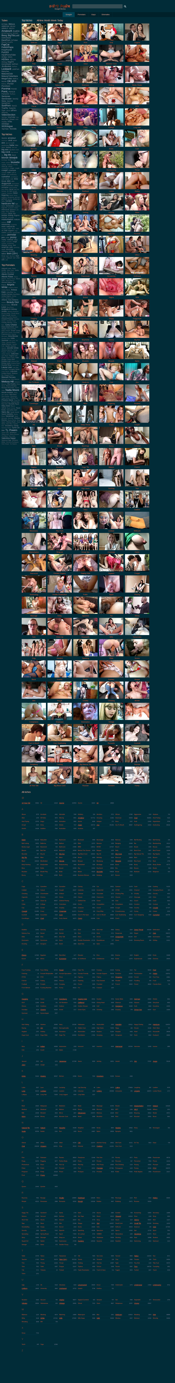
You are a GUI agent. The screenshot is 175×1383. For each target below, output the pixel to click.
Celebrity (81, 890)
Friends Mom (157, 984)
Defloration (156, 929)
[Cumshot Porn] (137, 444)
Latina (117, 1088)
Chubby (136, 893)
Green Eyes (81, 1009)
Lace (42, 1087)
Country (136, 907)
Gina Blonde (13, 336)
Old (79, 1143)
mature (17, 219)
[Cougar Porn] (137, 572)
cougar (12, 168)
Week (54, 20)
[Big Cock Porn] (34, 487)
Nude (24, 1131)
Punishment (156, 1171)
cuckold (4, 172)
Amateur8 (7, 31)
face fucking (13, 187)
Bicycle (42, 854)
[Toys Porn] (137, 487)
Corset (42, 907)
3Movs (11, 24)
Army (42, 825)
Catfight (24, 890)
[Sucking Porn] (111, 487)
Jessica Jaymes (7, 350)
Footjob (42, 984)
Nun (60, 1131)
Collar (23, 904)
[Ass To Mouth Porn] (34, 381)
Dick (154, 933)
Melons (61, 1109)
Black (23, 861)
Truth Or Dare (101, 1270)
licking (10, 215)
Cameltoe (43, 886)
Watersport (81, 1314)
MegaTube (7, 78)
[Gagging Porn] (34, 317)
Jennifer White (13, 348)
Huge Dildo (43, 1035)
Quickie (42, 1186)
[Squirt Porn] (111, 593)
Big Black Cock (82, 854)
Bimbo (80, 857)
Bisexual (118, 857)
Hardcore (156, 1025)
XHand (11, 119)
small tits (5, 247)
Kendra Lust (6, 361)
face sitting (5, 189)
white (18, 258)
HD (41, 1028)
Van (116, 1300)
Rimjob (24, 1201)
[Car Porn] (59, 232)
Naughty (62, 1128)
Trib (23, 1270)
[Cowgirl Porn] (85, 232)
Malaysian (43, 1106)
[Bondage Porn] (59, 317)
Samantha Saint (12, 410)
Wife (60, 1318)
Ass (98, 825)
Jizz (135, 1061)
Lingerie (137, 1091)
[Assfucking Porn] (34, 593)
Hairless (43, 1024)
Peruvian (118, 1161)
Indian (42, 1046)
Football (24, 984)
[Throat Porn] (137, 168)
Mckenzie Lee (6, 379)
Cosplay (61, 907)
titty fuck (12, 256)
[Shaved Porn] (34, 359)
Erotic (154, 955)
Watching (62, 1314)
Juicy (23, 1065)
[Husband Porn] (59, 274)
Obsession (13, 396)
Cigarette (25, 897)
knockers (4, 213)
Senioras (6, 96)
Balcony (117, 840)
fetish (15, 193)
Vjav (17, 117)
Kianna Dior (15, 361)
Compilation (119, 904)
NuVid (4, 81)
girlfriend (4, 199)
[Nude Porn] (59, 423)
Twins (23, 1273)
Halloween (81, 1024)
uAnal (8, 110)
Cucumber (43, 915)
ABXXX (11, 28)
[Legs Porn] (59, 168)
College (42, 904)
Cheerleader (44, 893)
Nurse (80, 1131)
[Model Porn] (59, 62)
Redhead (81, 1198)
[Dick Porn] (137, 62)
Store (154, 1234)
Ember (13, 330)
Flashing (80, 980)
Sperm (117, 1230)
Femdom (118, 973)
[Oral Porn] (111, 41)
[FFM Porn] (137, 105)
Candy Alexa (15, 313)
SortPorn (6, 105)
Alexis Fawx (7, 276)
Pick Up (61, 1164)
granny (10, 199)
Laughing (137, 1087)
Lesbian (43, 1091)
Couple (155, 908)
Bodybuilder (44, 864)
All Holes (43, 818)
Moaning (137, 1113)
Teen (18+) (63, 1259)
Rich (135, 1198)
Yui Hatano (13, 444)
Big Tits (24, 858)
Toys (135, 1267)
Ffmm (61, 977)
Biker (42, 857)
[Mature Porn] (111, 466)
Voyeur (136, 1303)
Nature (42, 1128)
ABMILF (5, 28)
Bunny (24, 875)
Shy (79, 1220)
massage (11, 217)
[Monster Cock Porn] (111, 62)
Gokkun (61, 1006)
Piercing (80, 1164)
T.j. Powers (11, 430)
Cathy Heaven (12, 317)
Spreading (25, 1234)
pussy (13, 237)
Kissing (43, 1076)
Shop (154, 1216)
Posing (136, 1168)
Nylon (98, 1131)
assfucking (5, 145)
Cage (23, 886)
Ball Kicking (156, 840)
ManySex (5, 71)
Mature (155, 1106)
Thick (154, 1259)
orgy (16, 230)
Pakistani (43, 1157)
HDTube (13, 59)
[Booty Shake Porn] (137, 83)
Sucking (81, 1241)
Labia (23, 1087)
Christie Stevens (7, 322)
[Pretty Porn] (34, 190)
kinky (7, 211)
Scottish (117, 1212)
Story (23, 1237)
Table (23, 1256)
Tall (79, 1256)
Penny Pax (14, 398)
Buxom (117, 875)
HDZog (4, 62)
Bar (135, 843)
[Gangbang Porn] (34, 763)
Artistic (61, 825)
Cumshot (156, 915)
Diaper (136, 933)
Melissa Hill (8, 381)
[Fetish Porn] (137, 550)
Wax (98, 1314)
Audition (43, 828)
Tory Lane (12, 436)
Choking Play (119, 893)
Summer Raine (6, 428)
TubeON (12, 108)
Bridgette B (6, 309)
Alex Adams (10, 272)
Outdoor (99, 1146)
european (5, 187)
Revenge (118, 1198)
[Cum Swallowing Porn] (59, 741)
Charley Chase (11, 321)
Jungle (42, 1065)
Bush (60, 875)
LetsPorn (15, 69)
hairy (3, 201)
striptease (5, 251)
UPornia (5, 112)
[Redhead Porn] (85, 190)
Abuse (24, 814)
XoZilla (4, 122)
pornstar (11, 234)
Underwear (138, 1285)
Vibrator (24, 1303)
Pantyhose (81, 1157)
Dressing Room (139, 940)
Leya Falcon (5, 371)
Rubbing (118, 1201)
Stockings (137, 1234)
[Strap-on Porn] (59, 550)
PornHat (6, 88)
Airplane (155, 814)
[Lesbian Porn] (111, 529)
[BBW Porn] (59, 487)
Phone (155, 1161)
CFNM (117, 890)
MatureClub (7, 73)
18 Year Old (26, 803)
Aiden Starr (10, 270)
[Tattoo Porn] (85, 253)
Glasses (136, 1002)
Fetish (155, 974)
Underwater (119, 1285)
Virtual (80, 1303)
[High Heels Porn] (85, 487)
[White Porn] (59, 296)
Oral (23, 1146)
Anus (117, 821)
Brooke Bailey (6, 313)
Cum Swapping (139, 915)
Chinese (80, 893)
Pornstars (81, 15)
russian (4, 243)
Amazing (99, 818)
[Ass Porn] (137, 381)
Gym (154, 1009)
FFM (41, 977)
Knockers (100, 1076)
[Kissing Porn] (111, 211)
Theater (136, 1259)
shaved (4, 245)
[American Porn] (59, 466)
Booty (136, 864)
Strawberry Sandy (12, 425)
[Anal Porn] (59, 381)
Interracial (118, 1046)
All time (40, 20)
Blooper (80, 861)
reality (4, 239)
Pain (23, 1157)
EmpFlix (10, 42)
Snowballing (25, 1227)
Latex (98, 1087)
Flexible (117, 980)
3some (4, 138)
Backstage (100, 840)
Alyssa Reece (10, 280)
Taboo (42, 1256)
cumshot (6, 176)
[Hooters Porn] (59, 126)
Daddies (24, 929)
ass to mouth (10, 143)
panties (9, 232)
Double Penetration (84, 940)
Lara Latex (15, 365)
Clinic (154, 897)
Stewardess (119, 1234)
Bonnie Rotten (6, 305)
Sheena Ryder (11, 422)
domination (15, 183)
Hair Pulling (25, 1024)
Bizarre (155, 857)
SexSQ (15, 99)
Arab (135, 821)
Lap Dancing (82, 1087)
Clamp (61, 897)
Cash (135, 886)
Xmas (23, 1333)
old (2, 230)
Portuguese (119, 1168)
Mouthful (99, 1116)
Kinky (24, 1076)
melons (4, 222)
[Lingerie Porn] (137, 41)
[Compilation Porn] (34, 720)
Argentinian (156, 821)
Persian (99, 1161)
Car (98, 886)
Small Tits (137, 1223)
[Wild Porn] (137, 296)
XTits (9, 121)
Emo (98, 955)
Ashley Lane (9, 298)
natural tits (10, 227)
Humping (99, 1035)
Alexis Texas (11, 279)
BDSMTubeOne (7, 33)
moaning (14, 224)
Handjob (118, 1025)
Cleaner (117, 897)
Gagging (25, 999)
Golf (98, 1006)
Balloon (61, 843)
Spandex (43, 1230)
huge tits (4, 208)
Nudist (42, 1131)
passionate (16, 232)
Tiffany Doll (5, 434)
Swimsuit (155, 1241)
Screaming (137, 1212)
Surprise (99, 1241)
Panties (61, 1157)
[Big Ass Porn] (137, 338)
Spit (135, 1230)
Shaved (118, 1216)
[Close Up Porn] (59, 635)
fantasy (4, 191)
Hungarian (118, 1035)
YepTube (5, 129)
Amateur (81, 818)
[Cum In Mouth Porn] (34, 741)
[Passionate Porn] (85, 274)
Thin (23, 1263)
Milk (23, 1113)
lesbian (4, 215)
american (4, 140)
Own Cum (118, 1146)
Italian (61, 1050)
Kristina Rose (15, 363)
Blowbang (100, 861)
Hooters (99, 1031)
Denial (42, 933)
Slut (98, 1223)
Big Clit (99, 854)
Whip (23, 1318)
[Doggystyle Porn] (137, 317)
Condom (137, 904)
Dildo (23, 937)
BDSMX (15, 33)
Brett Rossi (10, 307)
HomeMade (6, 64)
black (14, 155)
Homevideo (81, 1031)
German (137, 999)
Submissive (62, 1241)
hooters (17, 206)
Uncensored (82, 1285)
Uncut (98, 1285)
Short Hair (25, 1220)
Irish (23, 1050)
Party (135, 1157)
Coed (154, 900)
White (42, 1318)
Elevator (80, 955)
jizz (18, 209)
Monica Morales (11, 386)
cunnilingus (14, 177)
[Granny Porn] (59, 678)
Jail (41, 1061)
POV (154, 1168)
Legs (23, 1091)
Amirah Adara (7, 282)
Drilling (155, 940)
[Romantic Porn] (111, 741)
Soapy (42, 1227)
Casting (155, 886)
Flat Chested (101, 980)
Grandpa (24, 1009)
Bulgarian (156, 871)
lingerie (16, 215)
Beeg (4, 35)
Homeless (62, 1031)
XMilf (16, 119)
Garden (99, 999)
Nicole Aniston (7, 392)
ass (3, 143)
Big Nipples (156, 854)
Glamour (118, 1002)
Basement (43, 847)
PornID (14, 89)
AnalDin (16, 31)
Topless (80, 1266)
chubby (15, 164)
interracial (5, 209)
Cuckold (24, 915)
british (8, 162)
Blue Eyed (137, 861)
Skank (117, 1220)
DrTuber (14, 40)
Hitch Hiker (156, 1028)
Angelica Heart (13, 287)
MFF (116, 1109)
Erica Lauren (8, 332)
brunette (15, 162)
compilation (5, 168)
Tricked (61, 1270)
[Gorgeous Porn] (59, 147)
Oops (154, 1142)
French (117, 984)
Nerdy (98, 1128)
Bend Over (137, 850)
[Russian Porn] (85, 784)
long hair (4, 217)
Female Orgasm (102, 973)
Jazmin (4, 348)
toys (17, 256)
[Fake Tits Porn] (111, 232)
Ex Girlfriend (82, 958)
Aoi (15, 292)
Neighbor (81, 1128)
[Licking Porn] (85, 211)
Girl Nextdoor (63, 1002)
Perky (80, 1161)
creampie (12, 170)
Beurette (24, 854)
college (10, 166)
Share (98, 1216)
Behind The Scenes (84, 850)
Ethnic (42, 958)
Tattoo (136, 1256)
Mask (79, 1106)
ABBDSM (5, 26)
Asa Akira (16, 294)
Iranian (155, 1046)
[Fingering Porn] (111, 402)
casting (4, 164)
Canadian (62, 886)
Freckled (99, 984)
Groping (118, 1009)
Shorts (42, 1220)
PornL (5, 91)
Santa (61, 1212)
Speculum (100, 1230)
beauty (8, 147)
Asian (80, 825)
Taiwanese (62, 1256)
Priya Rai (17, 400)
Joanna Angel (11, 352)
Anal (135, 818)
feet (10, 191)
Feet (154, 970)
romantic (9, 241)
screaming (10, 243)
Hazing (24, 1028)
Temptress (13, 432)
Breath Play (44, 871)
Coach (136, 900)
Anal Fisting (156, 818)
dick (9, 181)
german (17, 197)
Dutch (61, 944)
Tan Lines (100, 1256)
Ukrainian (62, 1285)
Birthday (99, 857)
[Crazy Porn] (111, 423)
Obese (24, 1142)
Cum (61, 915)
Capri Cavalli (6, 315)
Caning (80, 886)
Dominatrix (25, 940)
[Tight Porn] (59, 338)
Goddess (43, 1006)
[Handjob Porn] (59, 657)
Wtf (41, 1321)
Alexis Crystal (8, 274)
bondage (4, 160)
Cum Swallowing (120, 915)
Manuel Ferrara (8, 377)
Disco (79, 937)
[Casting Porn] (59, 763)
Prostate (99, 1171)
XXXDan (5, 124)
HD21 (10, 57)
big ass (5, 149)
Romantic (62, 1201)
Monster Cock (63, 1116)
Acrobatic (43, 814)
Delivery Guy (26, 933)
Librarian (81, 1091)
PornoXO (5, 94)
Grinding (99, 1009)
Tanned (117, 1256)
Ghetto (155, 999)
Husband (156, 1035)
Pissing (136, 1164)
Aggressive (137, 814)
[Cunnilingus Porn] (34, 402)
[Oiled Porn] (85, 62)
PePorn (4, 84)
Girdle (42, 1002)
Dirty (41, 937)
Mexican (99, 1109)
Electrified (62, 955)
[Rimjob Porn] (137, 678)
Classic (80, 897)
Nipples (118, 1128)
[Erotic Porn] (111, 147)
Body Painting (26, 864)
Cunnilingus (25, 918)
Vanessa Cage (6, 440)
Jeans (80, 1061)
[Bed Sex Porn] (34, 147)
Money (42, 1116)
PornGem (6, 86)
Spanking (81, 1230)
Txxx (3, 110)
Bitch (135, 857)
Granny (43, 1010)
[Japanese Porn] (85, 614)
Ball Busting (138, 840)
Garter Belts (119, 999)
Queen (24, 1186)
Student (155, 1237)
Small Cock (119, 1223)
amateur (12, 138)
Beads (136, 847)
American (118, 818)
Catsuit (42, 890)
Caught (61, 890)
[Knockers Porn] (85, 83)
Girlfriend (81, 1003)
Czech (117, 918)
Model (155, 1113)
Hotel (135, 1031)
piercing (4, 235)
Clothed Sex (82, 900)
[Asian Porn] (59, 508)
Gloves (24, 1006)
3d (41, 803)
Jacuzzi (24, 1061)
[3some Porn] (137, 657)
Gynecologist (44, 1013)
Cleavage (137, 897)
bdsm (3, 147)
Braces (136, 868)
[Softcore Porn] (34, 41)
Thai (116, 1259)
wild (6, 260)
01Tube (5, 24)
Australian (62, 828)
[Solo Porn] (34, 635)
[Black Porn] (34, 678)
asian (15, 140)
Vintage (62, 1303)
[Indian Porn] (34, 168)
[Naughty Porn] (34, 232)
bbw (16, 145)
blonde (5, 157)
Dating (117, 929)
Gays (93, 15)
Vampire (99, 1300)
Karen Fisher (10, 357)
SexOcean (7, 98)
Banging (118, 843)
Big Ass (62, 854)
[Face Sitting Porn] (59, 105)
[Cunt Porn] (111, 381)
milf (9, 222)
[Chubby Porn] (85, 699)
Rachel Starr (15, 402)
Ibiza (23, 1046)
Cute (98, 918)
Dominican (43, 940)
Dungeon (43, 944)
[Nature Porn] (59, 253)
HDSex (5, 59)
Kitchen (61, 1076)
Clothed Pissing (64, 900)
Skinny (136, 1220)
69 (97, 803)
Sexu (4, 101)
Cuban (155, 911)
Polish (42, 1168)
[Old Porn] (111, 508)
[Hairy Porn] (85, 508)
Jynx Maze (5, 356)
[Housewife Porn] (85, 635)
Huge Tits (62, 1035)
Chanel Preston (7, 319)
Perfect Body (63, 1161)
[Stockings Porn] (85, 444)
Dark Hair (100, 929)
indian (16, 208)
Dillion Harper (6, 330)
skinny (10, 245)
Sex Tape (81, 1216)
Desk (98, 933)
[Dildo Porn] (111, 657)
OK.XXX (11, 81)
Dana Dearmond (8, 327)
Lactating (62, 1087)
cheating (9, 164)
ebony (16, 185)
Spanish (61, 1230)
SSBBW (99, 1234)
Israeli (42, 1050)
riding (15, 239)
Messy (80, 1109)
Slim (60, 1223)
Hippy (117, 1028)
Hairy (60, 1024)
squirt (3, 249)
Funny (61, 987)
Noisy (136, 1128)
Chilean (61, 893)
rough (15, 241)
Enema (117, 955)
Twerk (155, 1270)
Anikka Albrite (6, 290)
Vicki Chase (5, 444)
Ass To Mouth (119, 825)
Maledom (62, 1106)
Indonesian (62, 1046)
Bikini (60, 857)
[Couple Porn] (137, 423)
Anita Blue (9, 292)
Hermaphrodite (64, 1028)
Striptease (100, 1237)
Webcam (118, 1315)
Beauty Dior (13, 302)
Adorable (62, 814)
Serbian (61, 1216)
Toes (23, 1266)
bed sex (14, 147)
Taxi (154, 1256)
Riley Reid (6, 406)
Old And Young (101, 1142)
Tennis (80, 1259)
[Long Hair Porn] (137, 126)
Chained (136, 890)
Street (80, 1237)
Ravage (42, 1198)
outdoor (4, 232)
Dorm (61, 940)
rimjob (3, 241)
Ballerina (43, 843)
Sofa (98, 1227)
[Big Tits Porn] (34, 338)
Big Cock (118, 854)
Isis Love (12, 340)
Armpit (24, 825)
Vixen (98, 1303)
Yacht (23, 1344)
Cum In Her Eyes (83, 915)
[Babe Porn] (34, 444)
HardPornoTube (9, 55)
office (13, 228)
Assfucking (156, 825)
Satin (79, 1212)
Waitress (24, 1314)
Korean (117, 1076)
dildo (12, 181)
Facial (61, 970)
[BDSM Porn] (137, 699)
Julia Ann (14, 354)
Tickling (80, 1263)
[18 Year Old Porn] (34, 784)
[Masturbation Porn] (34, 550)
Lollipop (24, 1094)
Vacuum (43, 1300)
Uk (41, 1285)
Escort (24, 958)
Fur (79, 987)
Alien (23, 818)
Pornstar (100, 1168)
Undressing (157, 1285)
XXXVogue (7, 126)
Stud (135, 1237)
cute (11, 179)
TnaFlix (5, 108)
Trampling (156, 1266)
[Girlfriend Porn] (137, 274)
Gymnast (24, 1013)
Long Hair (43, 1094)
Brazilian (24, 871)
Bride (60, 871)
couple (17, 168)
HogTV (11, 62)
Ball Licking (25, 843)
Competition (100, 904)
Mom (23, 1117)
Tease (42, 1259)
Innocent (80, 1046)
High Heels (100, 1028)
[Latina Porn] (111, 190)
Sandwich (43, 1212)
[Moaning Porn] (34, 253)
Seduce (24, 1216)
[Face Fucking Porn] (85, 317)
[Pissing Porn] (137, 593)
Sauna (99, 1212)
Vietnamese (44, 1303)
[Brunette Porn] (85, 359)
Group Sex (138, 1010)
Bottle (42, 868)
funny (15, 195)
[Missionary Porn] (34, 529)
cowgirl (5, 170)
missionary (6, 224)
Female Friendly (83, 973)
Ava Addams (13, 300)
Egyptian (43, 955)
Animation (62, 821)
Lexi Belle (5, 369)
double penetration (8, 185)
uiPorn (14, 110)
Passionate (156, 1157)
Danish (61, 929)
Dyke (98, 944)
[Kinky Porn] (59, 614)
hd (13, 203)
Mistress (99, 1113)
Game (42, 999)
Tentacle (99, 1259)
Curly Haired (63, 918)
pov (3, 237)
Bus (41, 875)
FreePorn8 (7, 50)
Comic (80, 904)
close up (4, 166)
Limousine (118, 1091)
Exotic (117, 958)
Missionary (82, 1113)
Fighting (80, 977)
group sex (16, 199)
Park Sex (99, 1157)
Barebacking (157, 843)
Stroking (118, 1237)
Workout (136, 1318)
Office (42, 1142)
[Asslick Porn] (34, 83)
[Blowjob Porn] (111, 359)
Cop (23, 907)
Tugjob (117, 1270)
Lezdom (61, 1091)
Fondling (137, 980)
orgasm (11, 230)
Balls (79, 843)
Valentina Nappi (8, 438)
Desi (79, 933)
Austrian (80, 828)
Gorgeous (119, 1006)
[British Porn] (85, 296)
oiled (17, 228)
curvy (7, 179)
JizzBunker (6, 66)
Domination (156, 937)
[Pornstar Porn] (137, 232)
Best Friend (156, 850)
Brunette (100, 872)
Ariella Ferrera (7, 294)
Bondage (99, 864)
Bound (61, 868)
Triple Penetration (83, 1270)
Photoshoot (25, 1164)
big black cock (14, 150)
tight (7, 256)
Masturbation (138, 1106)
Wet (154, 1315)
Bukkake (137, 871)
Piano (42, 1164)
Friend (136, 984)
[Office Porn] (137, 253)
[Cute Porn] (137, 720)
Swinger (24, 1244)
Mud (116, 1116)
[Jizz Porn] (34, 296)
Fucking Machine (45, 987)
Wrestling (25, 1321)
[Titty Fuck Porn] (59, 529)
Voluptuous (118, 1303)
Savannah (10, 416)
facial (11, 189)
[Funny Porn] (137, 784)
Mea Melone (15, 379)
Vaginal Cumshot (83, 1300)
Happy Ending (138, 1024)
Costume (81, 907)
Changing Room (158, 890)
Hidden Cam (82, 1028)
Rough (80, 1201)
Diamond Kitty (11, 329)
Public (117, 1171)
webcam (9, 258)
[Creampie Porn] (111, 550)
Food (154, 980)
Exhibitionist (100, 958)
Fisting (42, 980)
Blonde (61, 861)
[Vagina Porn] (111, 296)
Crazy (42, 911)
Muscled (136, 1116)
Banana (99, 843)
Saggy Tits (25, 1212)
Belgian (99, 850)
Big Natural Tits (139, 854)
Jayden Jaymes (10, 346)
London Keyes (6, 373)
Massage (99, 1106)
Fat (135, 970)
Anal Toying (25, 821)
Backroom (62, 840)
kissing (12, 211)
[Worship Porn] (59, 190)
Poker (23, 1168)
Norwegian (156, 1128)
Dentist (61, 933)
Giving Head (101, 1002)
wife (3, 260)
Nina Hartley (5, 396)
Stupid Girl (25, 1241)
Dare (79, 929)
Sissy (98, 1220)
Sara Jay (6, 412)
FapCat (5, 44)
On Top (136, 1142)
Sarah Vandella (7, 414)
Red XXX (5, 404)
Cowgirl (24, 911)
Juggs (155, 1061)
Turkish (136, 1270)
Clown (99, 900)
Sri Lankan (81, 1234)
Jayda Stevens (6, 344)
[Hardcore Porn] (85, 381)
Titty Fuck (156, 1263)
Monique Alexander (8, 387)
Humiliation (81, 1035)
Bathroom (62, 847)
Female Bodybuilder (46, 973)
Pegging (43, 1161)
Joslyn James (6, 354)
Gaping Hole (82, 999)
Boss (23, 868)
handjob (9, 201)
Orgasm (43, 1146)
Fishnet (24, 980)
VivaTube (11, 117)
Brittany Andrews (13, 311)
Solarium (137, 1227)
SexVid (10, 101)
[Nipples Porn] (34, 466)
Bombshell (81, 864)
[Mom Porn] (34, 508)
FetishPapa (7, 47)
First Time (156, 977)
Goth (135, 1006)
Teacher (24, 1259)
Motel (79, 1116)
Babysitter (43, 840)
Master (117, 1106)
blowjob (13, 157)
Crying (136, 911)
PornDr (10, 84)
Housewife (156, 1031)
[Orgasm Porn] (111, 572)
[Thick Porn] (111, 253)
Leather (155, 1087)
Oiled (60, 1142)
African (117, 814)
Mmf (116, 1113)
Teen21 (14, 106)
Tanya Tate (5, 432)
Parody (117, 1157)
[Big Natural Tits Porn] (85, 763)
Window (117, 1318)
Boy (79, 868)
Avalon (4, 302)
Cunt (42, 918)
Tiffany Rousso (14, 434)
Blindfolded (43, 861)
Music (155, 1116)
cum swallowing (11, 174)
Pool (79, 1168)
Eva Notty (16, 332)
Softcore (118, 1227)
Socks (80, 1227)
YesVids (13, 129)
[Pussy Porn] (59, 402)
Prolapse (81, 1171)
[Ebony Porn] (137, 614)
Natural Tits (26, 1128)
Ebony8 (4, 42)
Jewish (117, 1061)
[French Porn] (137, 466)
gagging (4, 197)
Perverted (137, 1161)
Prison (61, 1171)
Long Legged (63, 1094)
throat (3, 256)
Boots (117, 864)
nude (9, 228)
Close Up (43, 900)
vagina (4, 258)
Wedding (137, 1314)
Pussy (42, 1175)
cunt (3, 179)
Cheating (24, 893)
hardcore (6, 203)
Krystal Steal (6, 365)
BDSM (99, 847)
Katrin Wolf (11, 359)
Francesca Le (6, 334)
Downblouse (101, 940)
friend (11, 195)
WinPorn (5, 119)
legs (14, 213)
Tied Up (99, 1263)
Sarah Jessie (14, 412)
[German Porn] (137, 763)
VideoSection (8, 115)
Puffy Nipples (138, 1171)
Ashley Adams (6, 296)
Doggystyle (119, 937)
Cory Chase (11, 324)
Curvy (80, 918)
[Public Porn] (85, 593)
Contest (155, 904)
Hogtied (24, 1031)
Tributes (43, 1270)
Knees (80, 1076)
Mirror (61, 1113)
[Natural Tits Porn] (59, 83)
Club (116, 900)
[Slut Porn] (85, 168)
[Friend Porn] (59, 359)
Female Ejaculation (65, 973)
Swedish (118, 1241)
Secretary (156, 1212)
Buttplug (99, 875)
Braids (155, 868)
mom (4, 227)
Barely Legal (26, 847)
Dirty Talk (62, 937)
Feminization (138, 973)
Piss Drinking (119, 1164)
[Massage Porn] (34, 614)
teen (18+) (12, 253)
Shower (61, 1220)
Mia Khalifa (11, 384)
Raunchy (24, 1198)
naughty (4, 228)
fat (8, 191)
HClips (4, 57)
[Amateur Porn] (137, 402)
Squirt (61, 1234)
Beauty (155, 847)
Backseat (81, 840)
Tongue (61, 1266)
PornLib (12, 92)
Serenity (10, 418)
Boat (154, 861)
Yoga (42, 1344)
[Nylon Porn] (137, 359)
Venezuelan (156, 1300)
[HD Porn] (34, 423)
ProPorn (12, 94)
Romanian (43, 1201)
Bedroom (62, 850)
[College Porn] (111, 126)
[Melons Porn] (111, 338)
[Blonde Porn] (59, 444)
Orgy (60, 1146)
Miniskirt (43, 1113)
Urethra (99, 1288)
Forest (80, 984)
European (62, 959)
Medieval (43, 1109)
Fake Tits (81, 970)
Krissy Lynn (6, 363)
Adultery (80, 814)
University (43, 1288)
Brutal (117, 871)
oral (5, 230)
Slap (23, 1223)
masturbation (7, 219)
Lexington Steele (14, 369)
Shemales (105, 15)
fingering (5, 195)
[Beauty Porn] (85, 529)
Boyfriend (100, 868)
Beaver (24, 850)
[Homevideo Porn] (137, 635)
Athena (4, 300)
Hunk (135, 1035)
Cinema (42, 897)
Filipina (99, 977)
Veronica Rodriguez (12, 442)
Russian (136, 1201)
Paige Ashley (6, 398)
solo (11, 247)
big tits (7, 154)
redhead (10, 239)
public (7, 237)
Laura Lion (7, 367)
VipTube (4, 117)
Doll (135, 937)
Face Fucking (26, 970)
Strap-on (62, 1237)
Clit (23, 900)
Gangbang (63, 999)
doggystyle (6, 183)
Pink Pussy (100, 1164)
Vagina (61, 1300)
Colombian (62, 904)
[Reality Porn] (85, 678)
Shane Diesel (12, 420)
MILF (136, 1109)
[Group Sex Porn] (85, 550)
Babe (24, 840)
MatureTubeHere (10, 76)
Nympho (118, 1131)
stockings (9, 249)
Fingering (118, 977)
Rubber (99, 1201)
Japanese (62, 1061)
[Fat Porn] (111, 614)
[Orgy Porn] (34, 657)
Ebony (24, 955)
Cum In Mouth (101, 915)
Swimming (137, 1241)
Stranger (43, 1237)
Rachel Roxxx (6, 402)
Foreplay (62, 984)
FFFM (24, 977)
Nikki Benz (13, 394)
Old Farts (118, 1142)
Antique (99, 821)
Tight (116, 1263)
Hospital (118, 1031)
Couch (99, 907)
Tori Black (5, 436)
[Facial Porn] (34, 105)
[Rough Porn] (59, 699)
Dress (117, 940)
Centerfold (100, 890)
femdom (9, 193)
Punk (23, 1175)
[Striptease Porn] (59, 720)
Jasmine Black (10, 342)
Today (60, 20)
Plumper (155, 1164)
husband (10, 208)
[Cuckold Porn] (137, 741)
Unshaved (63, 1288)
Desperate (118, 933)
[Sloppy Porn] (111, 317)
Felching (24, 973)
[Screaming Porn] (111, 274)
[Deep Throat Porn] (85, 423)
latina (10, 213)
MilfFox (15, 79)
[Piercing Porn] (85, 105)
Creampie (62, 911)
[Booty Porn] (34, 126)
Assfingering (138, 825)
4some (80, 803)
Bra (116, 868)
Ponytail (61, 1168)
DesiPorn (6, 40)
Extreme (155, 958)
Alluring (61, 818)
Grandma (156, 1006)
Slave (42, 1223)
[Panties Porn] (34, 274)
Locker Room (157, 1091)
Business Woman (83, 875)
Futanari (99, 987)
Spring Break (44, 1234)
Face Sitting (44, 970)
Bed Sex (43, 850)
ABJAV (12, 26)
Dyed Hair (81, 944)
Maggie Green (9, 375)
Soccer (61, 1227)
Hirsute (136, 1028)
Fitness (61, 980)
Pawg (23, 1161)
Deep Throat (138, 930)
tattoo (4, 254)
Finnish (136, 977)
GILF (23, 1002)
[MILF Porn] (85, 402)
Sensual (43, 1216)
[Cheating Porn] (111, 699)
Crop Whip (100, 911)
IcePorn (15, 64)
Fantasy (99, 970)
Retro (98, 1198)
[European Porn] (85, 147)
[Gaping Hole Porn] (85, 572)
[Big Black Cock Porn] (59, 784)
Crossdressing (120, 911)
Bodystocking (63, 864)
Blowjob (118, 861)
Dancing (43, 929)
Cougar (117, 907)
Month (47, 20)
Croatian (80, 911)
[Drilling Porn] (111, 83)
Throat (61, 1263)
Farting (117, 970)
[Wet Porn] (34, 699)
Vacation (24, 1300)
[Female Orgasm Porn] (59, 572)
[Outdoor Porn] (137, 508)
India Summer (8, 339)
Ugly (23, 1285)
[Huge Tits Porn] (85, 466)
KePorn (14, 66)
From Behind (26, 987)
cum (9, 172)
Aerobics (99, 814)
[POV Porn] (85, 41)
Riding (155, 1198)
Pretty (42, 1171)
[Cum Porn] (137, 147)
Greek (61, 1009)
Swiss (42, 1244)
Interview (137, 1046)
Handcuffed (100, 1024)
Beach (117, 847)
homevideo (10, 206)
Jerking (99, 1061)
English (136, 955)
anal (10, 140)
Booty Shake (157, 864)
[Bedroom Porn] (111, 105)
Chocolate (100, 893)
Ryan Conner (11, 408)
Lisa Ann (13, 371)
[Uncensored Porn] (111, 763)
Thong (42, 1263)
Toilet (42, 1266)
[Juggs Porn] (59, 41)
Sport (154, 1230)
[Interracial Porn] (34, 572)
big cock (6, 152)
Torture (99, 1266)
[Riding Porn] (137, 190)
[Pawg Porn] (59, 211)
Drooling (24, 944)
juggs (3, 211)
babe (12, 145)
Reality (61, 1198)
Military (155, 1109)
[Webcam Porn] (137, 529)
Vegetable (137, 1300)
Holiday (42, 1031)
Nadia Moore (12, 390)
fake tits (16, 189)
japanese (13, 209)
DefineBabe (6, 38)
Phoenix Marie (7, 400)
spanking (16, 247)
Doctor (99, 937)
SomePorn (6, 103)
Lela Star (15, 367)
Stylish (42, 1241)
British (80, 871)
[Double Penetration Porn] (59, 593)
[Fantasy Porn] (111, 678)
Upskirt (80, 1288)
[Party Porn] (85, 126)
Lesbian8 (6, 69)
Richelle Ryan (14, 404)
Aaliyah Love (6, 268)
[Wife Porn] (111, 635)
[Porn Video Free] (60, 7)
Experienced (138, 958)
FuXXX (5, 52)
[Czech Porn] (85, 741)
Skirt (154, 1220)
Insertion (99, 1046)
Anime (80, 821)
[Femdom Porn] (111, 784)
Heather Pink (6, 338)
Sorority (24, 1230)
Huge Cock (25, 1035)
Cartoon (118, 886)
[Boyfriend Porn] (85, 338)
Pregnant (25, 1171)
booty (10, 160)
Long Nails (81, 1094)
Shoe (135, 1216)
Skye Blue (9, 424)
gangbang (10, 197)
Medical (24, 1109)
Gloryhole (156, 1002)
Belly (116, 850)
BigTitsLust (13, 35)
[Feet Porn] (34, 62)
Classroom (100, 897)
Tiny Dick (137, 1263)
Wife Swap (81, 1318)
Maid (23, 1106)
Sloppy (80, 1223)
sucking (12, 251)
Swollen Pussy (63, 1244)
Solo (154, 1227)
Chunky (155, 893)
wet (14, 258)
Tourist (117, 1266)
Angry (42, 821)
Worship (155, 1318)
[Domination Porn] (85, 720)
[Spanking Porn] (85, 657)
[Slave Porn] (137, 211)
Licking (99, 1091)
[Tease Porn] (34, 211)
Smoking (155, 1223)
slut (14, 245)
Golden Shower (83, 1006)
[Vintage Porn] (111, 720)
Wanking (43, 1314)
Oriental (80, 1146)
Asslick (24, 828)
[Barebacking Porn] (111, 168)
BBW (79, 847)
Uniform (24, 1288)
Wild (98, 1318)
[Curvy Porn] (111, 444)
